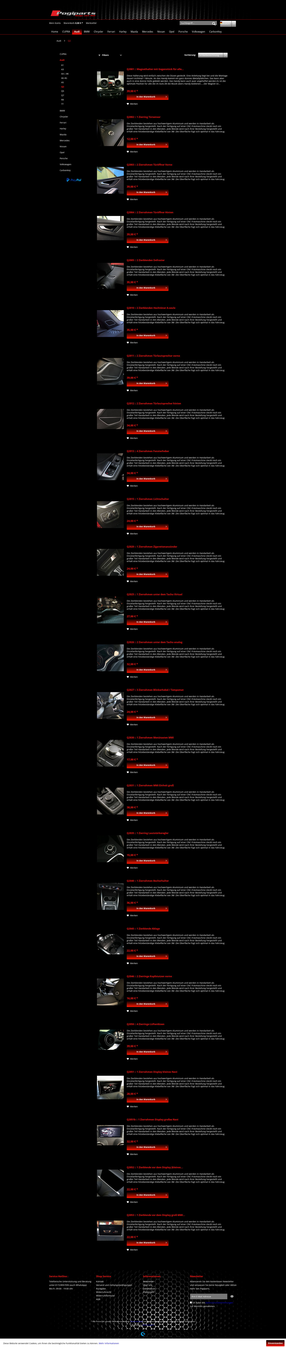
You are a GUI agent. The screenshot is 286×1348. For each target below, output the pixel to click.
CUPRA (63, 54)
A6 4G (64, 78)
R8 (62, 99)
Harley (63, 128)
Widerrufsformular (105, 1295)
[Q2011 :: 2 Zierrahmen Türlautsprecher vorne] (110, 371)
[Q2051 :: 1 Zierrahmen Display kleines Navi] (110, 1087)
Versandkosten (136, 1321)
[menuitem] (55, 23)
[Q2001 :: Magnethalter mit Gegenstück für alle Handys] (110, 85)
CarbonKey (65, 170)
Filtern (105, 55)
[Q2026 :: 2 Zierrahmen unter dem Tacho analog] (110, 658)
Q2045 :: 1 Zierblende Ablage (143, 928)
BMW (62, 110)
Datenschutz (149, 1288)
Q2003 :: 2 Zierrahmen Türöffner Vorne (149, 164)
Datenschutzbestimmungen (219, 1302)
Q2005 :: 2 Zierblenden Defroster (146, 260)
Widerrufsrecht (103, 1292)
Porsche (64, 158)
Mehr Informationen (109, 1343)
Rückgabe (101, 1288)
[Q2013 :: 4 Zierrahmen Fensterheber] (110, 467)
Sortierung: (190, 55)
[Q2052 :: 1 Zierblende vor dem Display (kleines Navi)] (110, 1183)
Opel (62, 152)
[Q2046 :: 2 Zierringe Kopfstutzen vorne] (110, 992)
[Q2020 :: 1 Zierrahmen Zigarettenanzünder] (110, 562)
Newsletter (148, 1281)
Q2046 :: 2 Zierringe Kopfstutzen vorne (149, 976)
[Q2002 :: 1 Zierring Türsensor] (110, 133)
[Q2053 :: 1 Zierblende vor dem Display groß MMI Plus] (110, 1231)
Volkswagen (65, 164)
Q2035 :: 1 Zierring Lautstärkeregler (147, 833)
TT (62, 104)
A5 (62, 82)
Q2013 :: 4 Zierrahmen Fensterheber (148, 451)
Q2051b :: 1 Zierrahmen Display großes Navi (152, 1119)
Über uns (147, 1285)
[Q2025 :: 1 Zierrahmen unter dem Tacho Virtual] (110, 610)
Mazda (63, 134)
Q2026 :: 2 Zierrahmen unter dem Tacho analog (154, 642)
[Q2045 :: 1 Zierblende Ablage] (110, 944)
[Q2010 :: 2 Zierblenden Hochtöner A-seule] (110, 323)
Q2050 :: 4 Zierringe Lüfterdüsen (145, 1024)
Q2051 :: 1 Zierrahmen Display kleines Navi (152, 1071)
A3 (62, 69)
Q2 (62, 86)
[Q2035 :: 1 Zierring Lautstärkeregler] (110, 849)
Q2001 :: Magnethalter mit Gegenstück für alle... (155, 69)
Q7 (62, 95)
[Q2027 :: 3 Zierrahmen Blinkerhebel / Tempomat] (110, 705)
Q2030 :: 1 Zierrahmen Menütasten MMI (150, 737)
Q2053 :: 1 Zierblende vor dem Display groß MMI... (156, 1215)
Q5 (62, 91)
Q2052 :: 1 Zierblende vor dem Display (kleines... (155, 1167)
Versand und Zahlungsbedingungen (114, 1285)
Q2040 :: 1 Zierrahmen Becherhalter (148, 880)
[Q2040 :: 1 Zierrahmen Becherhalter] (110, 896)
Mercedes (65, 140)
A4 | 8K (65, 73)
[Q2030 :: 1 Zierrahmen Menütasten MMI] (110, 753)
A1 (62, 65)
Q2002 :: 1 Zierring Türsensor (143, 117)
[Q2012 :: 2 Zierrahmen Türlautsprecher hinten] (110, 419)
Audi (62, 60)
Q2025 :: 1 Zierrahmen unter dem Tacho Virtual (154, 594)
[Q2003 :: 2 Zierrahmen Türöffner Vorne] (110, 180)
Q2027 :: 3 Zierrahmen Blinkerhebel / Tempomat (155, 690)
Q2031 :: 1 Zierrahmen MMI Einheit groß (150, 785)
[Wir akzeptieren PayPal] (73, 180)
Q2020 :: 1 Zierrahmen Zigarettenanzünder (152, 546)
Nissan (63, 146)
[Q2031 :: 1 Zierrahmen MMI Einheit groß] (110, 801)
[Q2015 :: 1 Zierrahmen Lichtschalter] (110, 514)
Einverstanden (275, 1343)
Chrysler (64, 116)
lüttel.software (148, 1325)
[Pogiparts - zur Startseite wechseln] (73, 14)
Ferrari (63, 122)
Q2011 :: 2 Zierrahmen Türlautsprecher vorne (153, 355)
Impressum (148, 1292)
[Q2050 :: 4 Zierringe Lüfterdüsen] (110, 1040)
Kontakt (100, 1281)
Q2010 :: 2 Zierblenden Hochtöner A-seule (151, 308)
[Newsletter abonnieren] (232, 1296)
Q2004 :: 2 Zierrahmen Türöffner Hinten (150, 212)
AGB (98, 1299)
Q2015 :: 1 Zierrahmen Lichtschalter (148, 499)
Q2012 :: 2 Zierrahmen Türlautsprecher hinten (154, 403)
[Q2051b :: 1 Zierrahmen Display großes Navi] (110, 1135)
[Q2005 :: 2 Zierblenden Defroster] (110, 276)
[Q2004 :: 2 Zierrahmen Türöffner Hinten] (110, 228)
